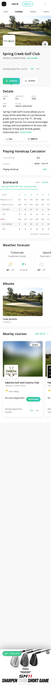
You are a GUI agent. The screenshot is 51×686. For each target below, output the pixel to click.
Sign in (15, 4)
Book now (33, 399)
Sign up (27, 4)
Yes (32, 69)
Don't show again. (25, 684)
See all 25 (40, 333)
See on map (32, 58)
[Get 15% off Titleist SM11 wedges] (25, 667)
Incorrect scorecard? (40, 234)
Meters (45, 182)
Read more (26, 132)
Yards (37, 182)
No (37, 69)
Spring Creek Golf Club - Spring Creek (18, 186)
